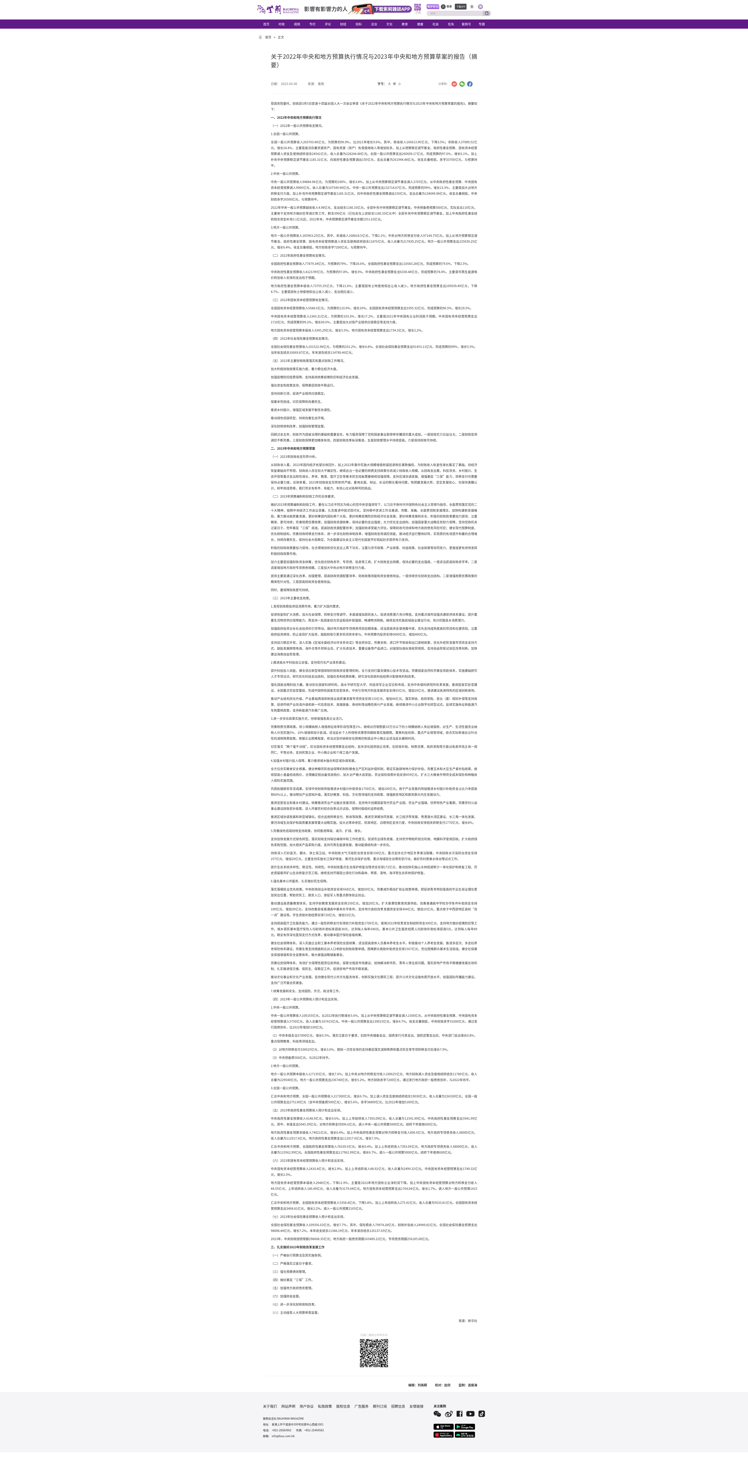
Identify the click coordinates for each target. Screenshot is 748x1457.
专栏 (312, 24)
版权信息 (343, 1406)
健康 (420, 24)
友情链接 (416, 1406)
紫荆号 (466, 24)
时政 (282, 24)
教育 (405, 24)
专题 (482, 24)
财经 (343, 24)
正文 (281, 37)
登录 (449, 6)
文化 (389, 24)
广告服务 (362, 1406)
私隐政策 (325, 1406)
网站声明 (288, 1406)
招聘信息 (398, 1406)
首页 (266, 24)
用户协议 (307, 1406)
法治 (374, 24)
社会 (435, 24)
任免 (451, 24)
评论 (328, 24)
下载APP (460, 6)
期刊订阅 (380, 1406)
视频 (297, 24)
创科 (358, 24)
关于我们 (270, 1406)
